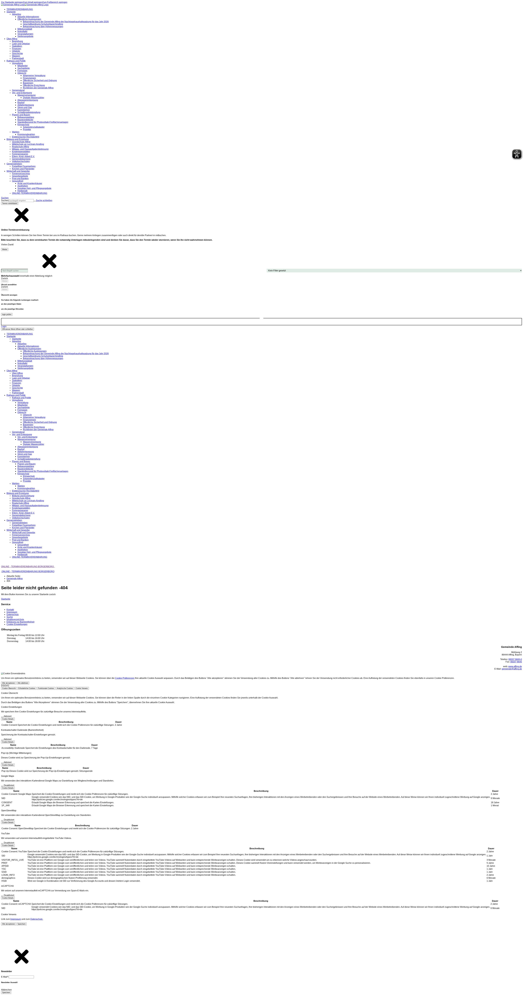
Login (4, 326)
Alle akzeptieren (8, 683)
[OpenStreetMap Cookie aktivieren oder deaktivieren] (2, 820)
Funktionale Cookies (46, 688)
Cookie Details (8, 719)
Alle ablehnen (23, 683)
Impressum (15, 919)
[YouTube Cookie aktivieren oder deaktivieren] (2, 843)
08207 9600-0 (515, 659)
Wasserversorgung (32, 442)
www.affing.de (515, 666)
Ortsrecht (27, 415)
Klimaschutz (29, 476)
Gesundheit (23, 545)
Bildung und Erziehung (23, 496)
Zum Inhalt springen (32, 2)
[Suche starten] (35, 201)
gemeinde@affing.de (512, 669)
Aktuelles (21, 344)
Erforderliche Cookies (26, 688)
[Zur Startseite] (24, 5)
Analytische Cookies (65, 688)
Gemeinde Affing (15, 578)
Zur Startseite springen (12, 2)
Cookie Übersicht (9, 688)
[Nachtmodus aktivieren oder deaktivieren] (261, 319)
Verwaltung (22, 402)
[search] (21, 200)
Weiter (4, 249)
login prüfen (6, 314)
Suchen (5, 200)
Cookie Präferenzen (124, 678)
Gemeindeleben (20, 523)
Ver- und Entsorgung (27, 437)
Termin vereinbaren (9, 203)
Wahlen (21, 486)
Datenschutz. (36, 919)
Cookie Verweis (82, 688)
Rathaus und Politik (21, 398)
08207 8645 (516, 662)
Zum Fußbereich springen (54, 2)
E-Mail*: (5, 977)
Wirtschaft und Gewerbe (23, 532)
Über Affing (17, 373)
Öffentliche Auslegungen (35, 351)
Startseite (16, 339)
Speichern (21, 924)
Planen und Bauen (26, 464)
